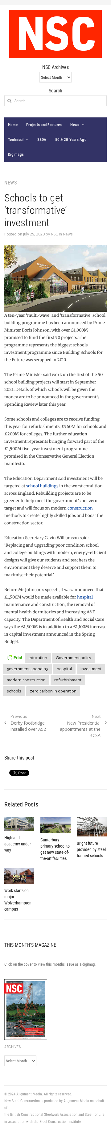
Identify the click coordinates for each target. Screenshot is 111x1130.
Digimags (16, 154)
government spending (27, 668)
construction (80, 508)
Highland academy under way (17, 844)
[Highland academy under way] (19, 824)
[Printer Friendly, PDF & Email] (14, 657)
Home (13, 124)
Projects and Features (44, 124)
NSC (54, 234)
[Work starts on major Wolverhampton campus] (19, 876)
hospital (85, 597)
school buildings (42, 486)
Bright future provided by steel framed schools (91, 849)
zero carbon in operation (53, 691)
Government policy (73, 657)
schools (14, 691)
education (37, 657)
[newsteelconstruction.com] (55, 34)
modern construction (26, 680)
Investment (90, 668)
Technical (15, 139)
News (74, 124)
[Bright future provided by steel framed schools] (92, 827)
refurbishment (67, 680)
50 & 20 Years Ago (70, 139)
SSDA (42, 139)
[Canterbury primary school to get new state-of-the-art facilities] (55, 825)
